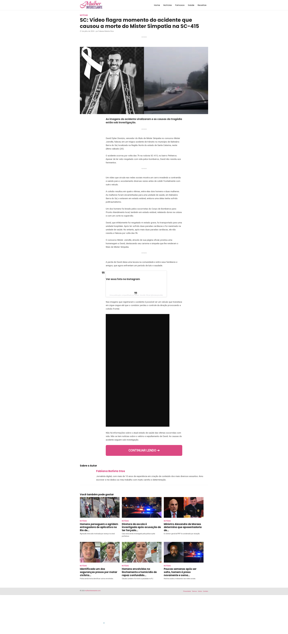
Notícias (167, 5)
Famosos (179, 5)
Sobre (200, 591)
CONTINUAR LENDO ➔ (144, 450)
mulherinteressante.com (93, 590)
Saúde (191, 5)
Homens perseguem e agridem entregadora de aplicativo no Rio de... (99, 527)
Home (157, 5)
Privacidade (187, 591)
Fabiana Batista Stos (106, 31)
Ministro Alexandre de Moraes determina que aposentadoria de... (183, 527)
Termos (194, 591)
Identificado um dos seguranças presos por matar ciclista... (98, 572)
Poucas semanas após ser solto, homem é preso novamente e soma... (180, 572)
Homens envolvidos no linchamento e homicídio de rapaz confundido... (139, 572)
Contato (205, 591)
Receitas (202, 5)
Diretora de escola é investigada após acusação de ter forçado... (141, 527)
